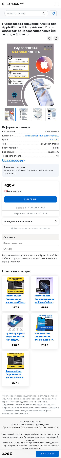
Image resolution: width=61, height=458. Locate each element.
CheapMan (13, 4)
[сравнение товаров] (53, 13)
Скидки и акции (29, 427)
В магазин (31, 199)
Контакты (53, 427)
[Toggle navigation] (57, 4)
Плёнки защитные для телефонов (42, 135)
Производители (11, 427)
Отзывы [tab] (7, 248)
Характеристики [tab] (12, 242)
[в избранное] (49, 38)
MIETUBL (54, 139)
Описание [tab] (9, 237)
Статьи (43, 427)
